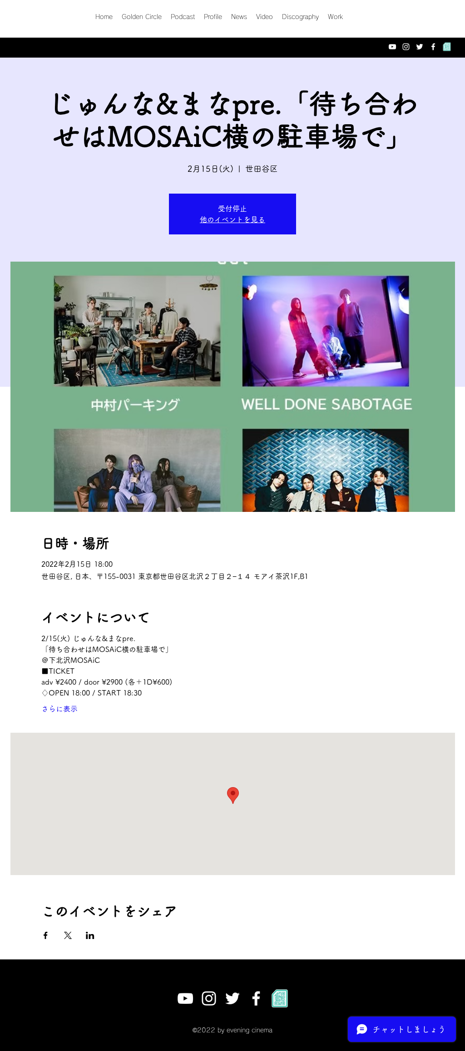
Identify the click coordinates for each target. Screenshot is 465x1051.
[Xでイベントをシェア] (68, 935)
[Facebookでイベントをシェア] (45, 935)
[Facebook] (433, 46)
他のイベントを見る (232, 219)
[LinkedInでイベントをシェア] (90, 935)
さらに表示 (59, 708)
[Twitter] (419, 46)
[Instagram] (406, 46)
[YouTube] (392, 46)
